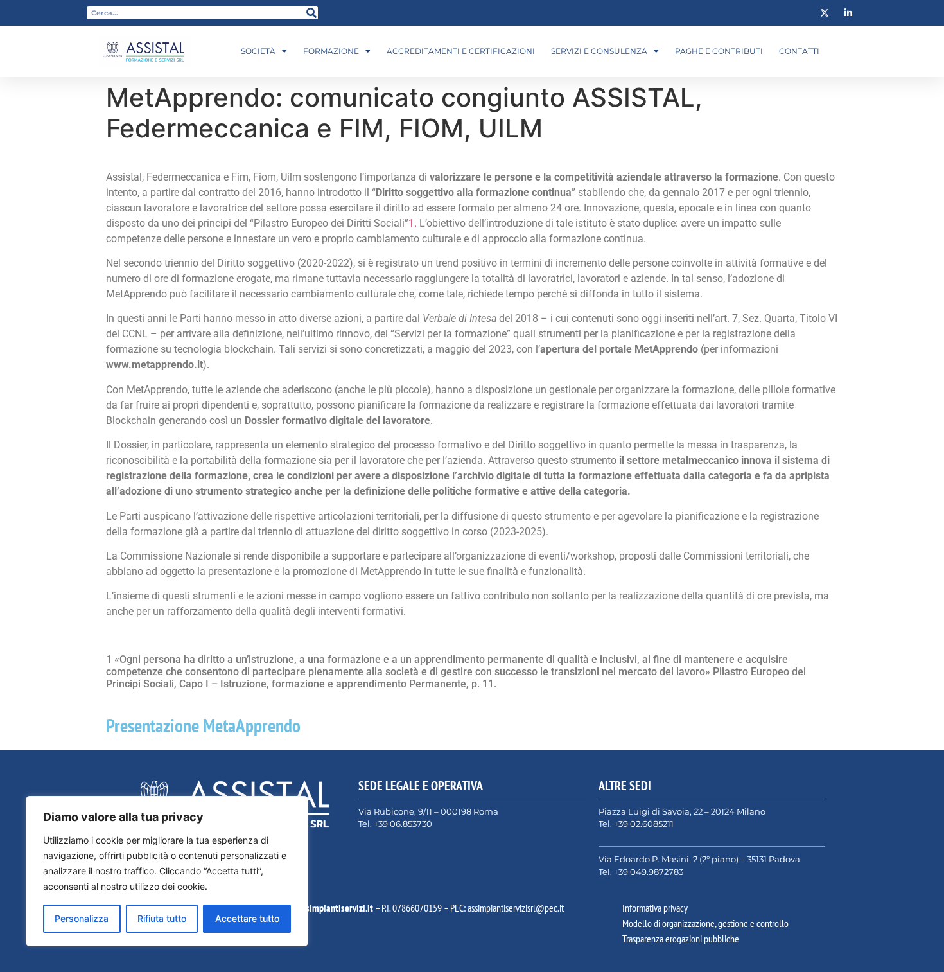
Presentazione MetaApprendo (203, 725)
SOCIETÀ (258, 51)
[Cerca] (311, 12)
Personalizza (82, 918)
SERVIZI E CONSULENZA (599, 51)
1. (413, 223)
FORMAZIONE (331, 51)
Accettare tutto (247, 918)
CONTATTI (799, 51)
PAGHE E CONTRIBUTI (719, 51)
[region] (167, 871)
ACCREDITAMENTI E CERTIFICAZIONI (461, 51)
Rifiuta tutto (161, 918)
